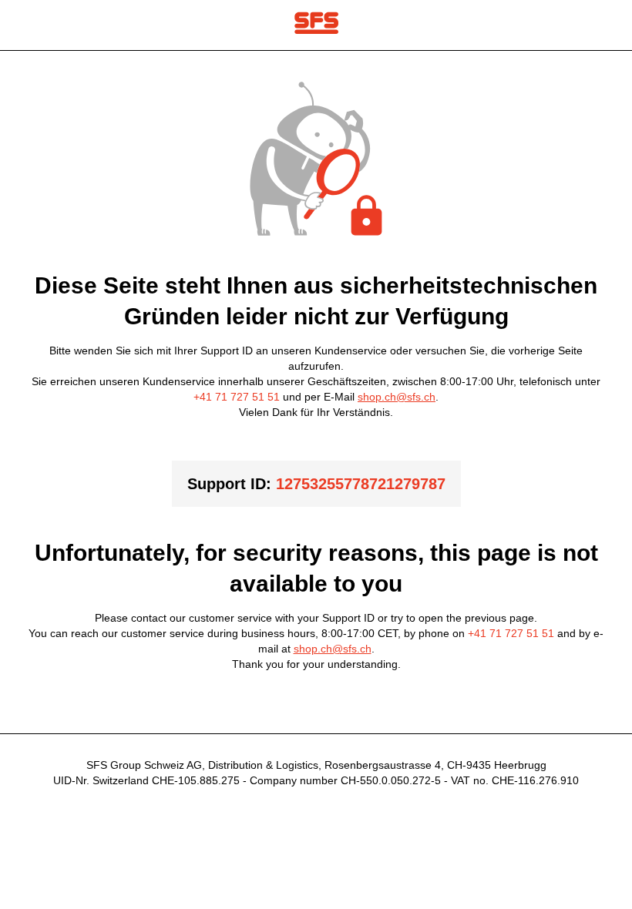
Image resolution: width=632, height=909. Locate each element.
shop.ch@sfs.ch (396, 397)
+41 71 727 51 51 (236, 397)
